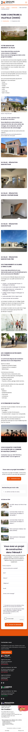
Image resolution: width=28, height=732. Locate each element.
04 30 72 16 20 (4, 680)
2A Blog (8, 7)
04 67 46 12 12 (4, 672)
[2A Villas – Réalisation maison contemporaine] (14, 178)
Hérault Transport (16, 305)
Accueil (2, 7)
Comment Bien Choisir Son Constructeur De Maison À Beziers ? (17, 521)
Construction (14, 7)
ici (19, 456)
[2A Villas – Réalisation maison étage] (14, 147)
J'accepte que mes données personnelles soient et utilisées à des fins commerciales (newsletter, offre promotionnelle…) (13, 611)
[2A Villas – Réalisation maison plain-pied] (14, 240)
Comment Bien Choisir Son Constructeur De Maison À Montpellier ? (17, 513)
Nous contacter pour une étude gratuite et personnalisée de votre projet (11, 135)
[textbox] (14, 118)
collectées (8, 610)
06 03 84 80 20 (4, 664)
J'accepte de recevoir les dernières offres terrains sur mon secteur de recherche (13, 606)
